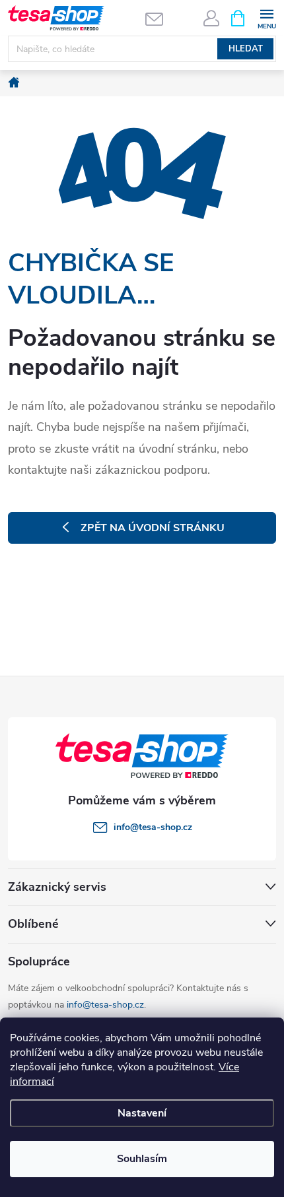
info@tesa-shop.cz (105, 1004)
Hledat (246, 49)
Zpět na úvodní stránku (153, 528)
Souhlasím (142, 1158)
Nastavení (142, 1113)
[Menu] (266, 17)
